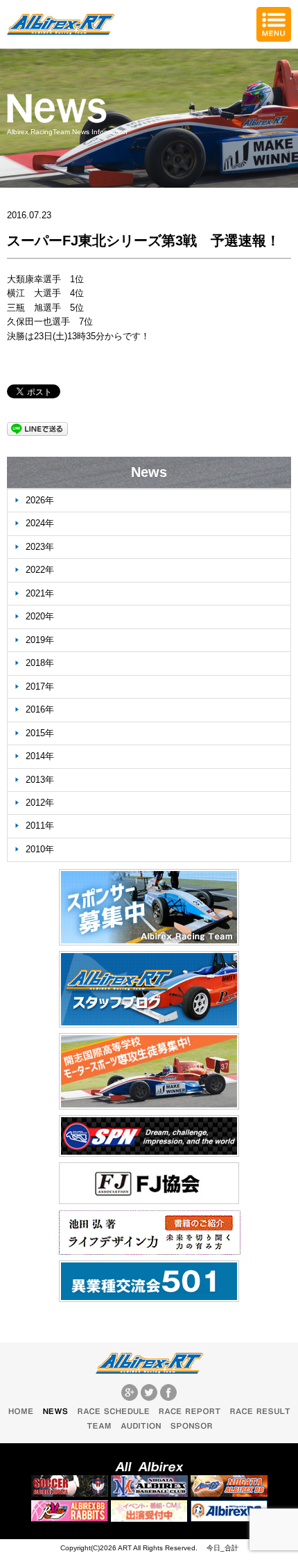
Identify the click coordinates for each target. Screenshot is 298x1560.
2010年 (40, 849)
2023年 (40, 547)
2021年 (40, 593)
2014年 (40, 756)
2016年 (40, 709)
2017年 (40, 686)
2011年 (40, 825)
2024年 (40, 523)
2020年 (40, 616)
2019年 (40, 640)
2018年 (40, 663)
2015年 (40, 733)
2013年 (40, 779)
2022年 (40, 569)
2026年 (40, 500)
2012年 (40, 802)
